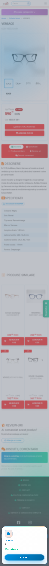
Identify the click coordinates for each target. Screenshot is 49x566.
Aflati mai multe (11, 549)
